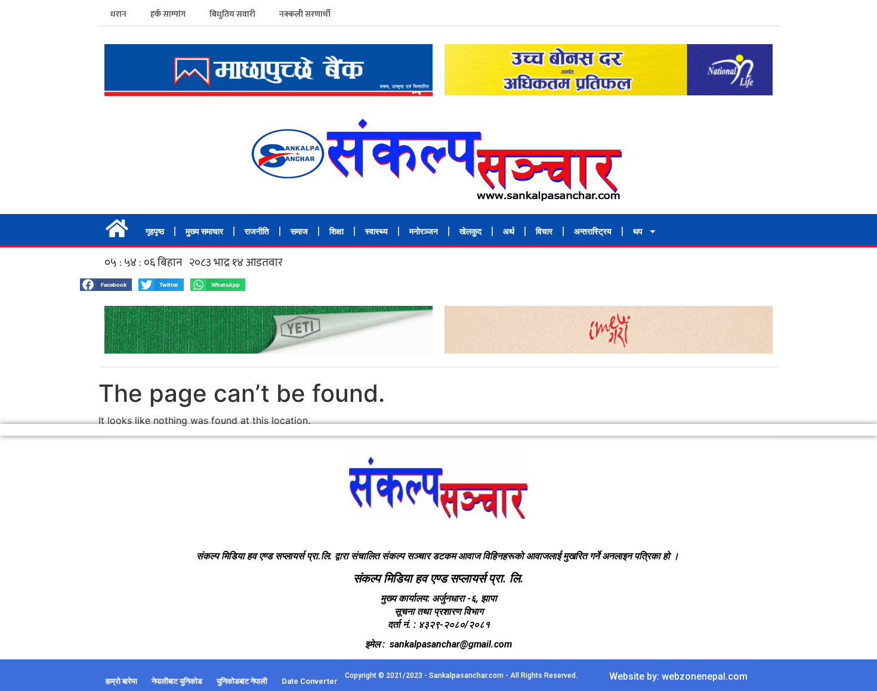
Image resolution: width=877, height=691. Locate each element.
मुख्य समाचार (204, 231)
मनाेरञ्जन (423, 231)
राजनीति (257, 231)
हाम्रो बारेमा (121, 681)
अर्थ (508, 231)
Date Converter (310, 681)
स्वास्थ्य (376, 231)
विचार (544, 231)
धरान (118, 14)
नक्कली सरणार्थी (305, 14)
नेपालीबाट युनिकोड (177, 681)
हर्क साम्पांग (168, 14)
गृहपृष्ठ (155, 231)
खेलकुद (470, 231)
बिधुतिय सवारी (232, 14)
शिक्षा (336, 231)
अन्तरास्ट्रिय (593, 231)
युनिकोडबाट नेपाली (242, 681)
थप (638, 231)
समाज (299, 231)
